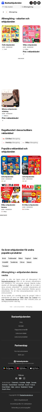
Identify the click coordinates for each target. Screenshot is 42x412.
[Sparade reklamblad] (31, 3)
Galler (35, 258)
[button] (35, 3)
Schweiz (5, 385)
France (32, 385)
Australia (22, 382)
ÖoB (27, 285)
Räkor (21, 258)
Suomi (27, 385)
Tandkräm (14, 262)
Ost (30, 297)
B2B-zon (21, 355)
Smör (26, 297)
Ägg (2, 299)
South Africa (6, 389)
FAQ (21, 322)
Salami (29, 262)
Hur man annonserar (21, 351)
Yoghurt (28, 258)
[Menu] (39, 3)
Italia (12, 387)
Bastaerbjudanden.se (8, 281)
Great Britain (6, 387)
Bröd (4, 258)
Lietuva (17, 387)
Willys (31, 142)
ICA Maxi (12, 139)
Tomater (5, 266)
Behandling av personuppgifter (21, 407)
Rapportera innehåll (21, 330)
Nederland (24, 387)
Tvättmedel (12, 258)
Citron (22, 262)
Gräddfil (5, 262)
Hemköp (12, 142)
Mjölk (21, 297)
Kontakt (21, 326)
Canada (33, 382)
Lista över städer (21, 333)
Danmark (21, 385)
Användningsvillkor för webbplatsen (21, 404)
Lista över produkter (21, 337)
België (28, 382)
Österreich (15, 382)
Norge (31, 387)
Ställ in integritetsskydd (21, 400)
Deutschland (13, 385)
